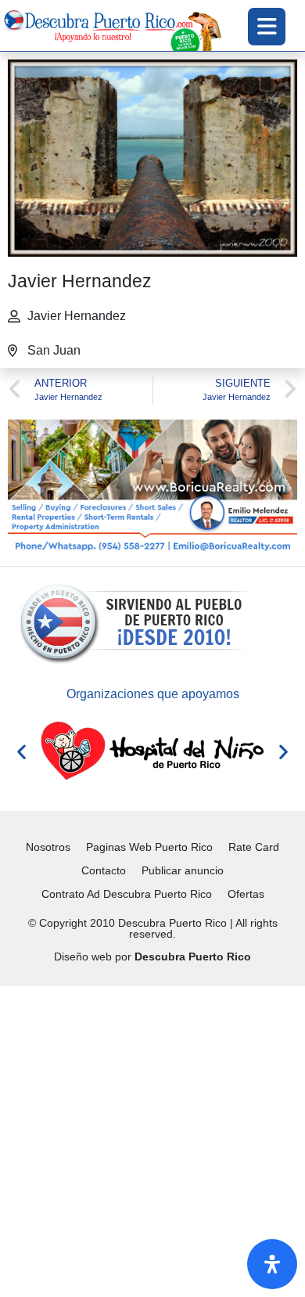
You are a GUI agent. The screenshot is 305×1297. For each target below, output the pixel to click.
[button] (21, 752)
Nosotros (48, 847)
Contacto (103, 870)
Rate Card (253, 847)
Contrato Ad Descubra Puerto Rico (126, 894)
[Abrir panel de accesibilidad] (272, 1264)
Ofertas (246, 894)
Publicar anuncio (183, 870)
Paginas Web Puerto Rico (149, 847)
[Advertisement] (152, 1139)
